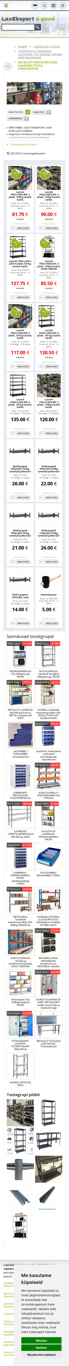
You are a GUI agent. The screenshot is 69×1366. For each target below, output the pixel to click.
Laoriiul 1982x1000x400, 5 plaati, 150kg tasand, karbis (20, 195)
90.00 (45, 174)
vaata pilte (38, 112)
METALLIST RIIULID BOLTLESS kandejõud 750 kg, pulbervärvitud (38, 65)
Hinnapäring (15, 118)
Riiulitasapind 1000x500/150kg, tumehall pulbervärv (49, 469)
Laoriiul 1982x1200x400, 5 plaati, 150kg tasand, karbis (48, 403)
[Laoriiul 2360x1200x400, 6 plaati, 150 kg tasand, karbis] (20, 385)
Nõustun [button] (41, 1340)
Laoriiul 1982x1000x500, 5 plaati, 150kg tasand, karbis (48, 195)
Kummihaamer (49, 594)
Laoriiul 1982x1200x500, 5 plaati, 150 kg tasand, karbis (20, 334)
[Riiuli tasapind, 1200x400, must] (20, 581)
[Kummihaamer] (49, 581)
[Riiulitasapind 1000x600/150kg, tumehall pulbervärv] (20, 452)
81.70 (16, 174)
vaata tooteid (15, 112)
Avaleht (22, 46)
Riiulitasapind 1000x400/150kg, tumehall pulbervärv (20, 533)
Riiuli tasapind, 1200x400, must (20, 596)
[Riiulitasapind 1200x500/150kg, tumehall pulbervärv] (49, 516)
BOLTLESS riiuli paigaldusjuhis (28, 153)
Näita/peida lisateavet (24, 144)
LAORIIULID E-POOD (47, 46)
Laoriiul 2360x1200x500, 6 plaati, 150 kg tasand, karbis (49, 334)
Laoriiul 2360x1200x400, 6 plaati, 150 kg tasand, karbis (20, 403)
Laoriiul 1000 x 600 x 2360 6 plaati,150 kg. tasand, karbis (20, 264)
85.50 (45, 243)
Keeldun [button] (41, 1347)
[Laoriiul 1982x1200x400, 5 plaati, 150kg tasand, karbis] (49, 385)
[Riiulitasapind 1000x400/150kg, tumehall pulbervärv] (20, 516)
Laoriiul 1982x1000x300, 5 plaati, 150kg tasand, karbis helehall (48, 265)
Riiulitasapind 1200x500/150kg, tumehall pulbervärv (49, 533)
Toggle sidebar (8, 66)
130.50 (45, 313)
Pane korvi (23, 228)
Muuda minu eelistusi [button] (41, 1354)
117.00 (16, 313)
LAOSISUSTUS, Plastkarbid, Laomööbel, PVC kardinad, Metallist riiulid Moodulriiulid (40, 54)
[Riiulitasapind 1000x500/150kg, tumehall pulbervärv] (49, 452)
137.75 (16, 243)
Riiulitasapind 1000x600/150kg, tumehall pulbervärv (20, 469)
